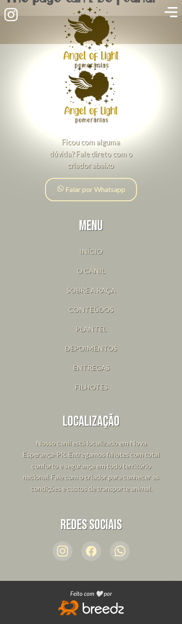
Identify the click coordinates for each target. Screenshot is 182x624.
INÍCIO (91, 251)
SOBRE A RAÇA (91, 290)
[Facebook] (91, 551)
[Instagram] (62, 551)
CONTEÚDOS (91, 309)
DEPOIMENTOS (91, 348)
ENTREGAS (91, 367)
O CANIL (91, 270)
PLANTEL (91, 329)
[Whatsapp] (120, 551)
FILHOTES (91, 387)
